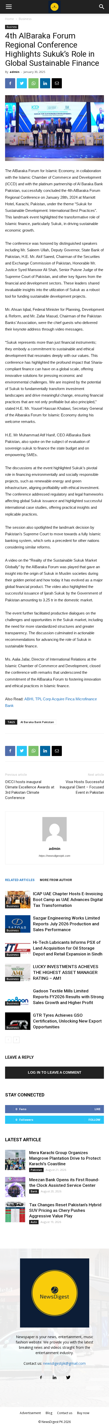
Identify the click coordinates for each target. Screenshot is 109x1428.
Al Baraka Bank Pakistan (37, 722)
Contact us (64, 1413)
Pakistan (36, 1170)
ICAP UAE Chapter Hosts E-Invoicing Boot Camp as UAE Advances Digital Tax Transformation (68, 899)
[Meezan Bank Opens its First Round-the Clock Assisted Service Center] (15, 1187)
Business (25, 19)
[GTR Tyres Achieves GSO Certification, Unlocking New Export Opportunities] (17, 1021)
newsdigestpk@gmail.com (64, 1363)
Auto (34, 1222)
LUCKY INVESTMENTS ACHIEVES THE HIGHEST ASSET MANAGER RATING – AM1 (65, 972)
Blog (49, 1413)
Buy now (83, 1413)
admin (15, 72)
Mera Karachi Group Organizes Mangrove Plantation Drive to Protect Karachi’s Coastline (65, 1158)
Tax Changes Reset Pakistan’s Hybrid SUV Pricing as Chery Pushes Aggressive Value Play (65, 1210)
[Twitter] (68, 1378)
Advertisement (30, 1413)
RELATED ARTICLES (19, 880)
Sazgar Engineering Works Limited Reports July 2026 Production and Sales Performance (66, 923)
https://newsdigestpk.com (54, 855)
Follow (94, 1119)
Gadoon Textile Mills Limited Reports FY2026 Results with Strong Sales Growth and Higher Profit (68, 996)
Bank (34, 1191)
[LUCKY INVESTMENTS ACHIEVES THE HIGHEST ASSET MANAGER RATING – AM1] (17, 972)
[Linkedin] (54, 1378)
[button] (102, 7)
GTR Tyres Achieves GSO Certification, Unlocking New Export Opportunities (67, 1021)
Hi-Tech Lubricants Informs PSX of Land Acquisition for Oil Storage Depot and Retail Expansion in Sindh (67, 948)
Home (9, 19)
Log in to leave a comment (54, 1072)
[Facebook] (41, 1378)
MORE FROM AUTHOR (56, 880)
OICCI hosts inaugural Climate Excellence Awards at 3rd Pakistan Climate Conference (29, 790)
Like (97, 1109)
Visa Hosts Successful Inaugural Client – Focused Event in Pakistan (82, 787)
